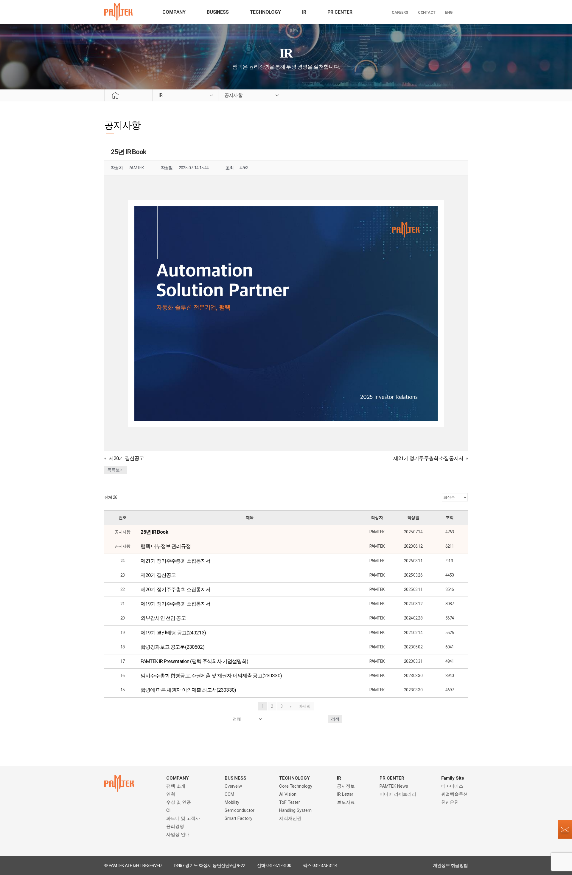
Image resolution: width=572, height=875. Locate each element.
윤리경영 (175, 826)
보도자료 (346, 802)
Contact (427, 12)
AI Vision (287, 794)
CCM (229, 794)
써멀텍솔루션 (454, 794)
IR (304, 12)
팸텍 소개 (175, 786)
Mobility (232, 802)
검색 (335, 719)
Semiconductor (239, 810)
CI (168, 810)
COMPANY (174, 12)
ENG (448, 12)
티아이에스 (452, 786)
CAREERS (400, 12)
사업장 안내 (177, 834)
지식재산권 (290, 818)
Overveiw (233, 786)
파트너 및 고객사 (183, 818)
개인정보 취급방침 (450, 865)
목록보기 (115, 469)
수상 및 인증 (178, 802)
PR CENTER (339, 12)
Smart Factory (238, 818)
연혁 (170, 794)
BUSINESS (218, 12)
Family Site (452, 778)
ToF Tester (289, 802)
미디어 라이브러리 (398, 794)
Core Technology (295, 786)
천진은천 (450, 802)
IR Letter (345, 794)
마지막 (304, 706)
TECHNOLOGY (265, 12)
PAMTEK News (394, 786)
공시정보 (346, 786)
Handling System (295, 810)
